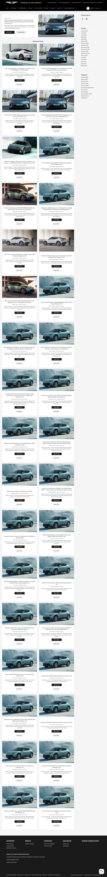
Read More (9, 32)
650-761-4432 (77, 2)
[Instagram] (86, 19)
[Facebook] (82, 19)
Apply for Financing (49, 843)
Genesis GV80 (84, 83)
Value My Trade (48, 846)
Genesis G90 (84, 79)
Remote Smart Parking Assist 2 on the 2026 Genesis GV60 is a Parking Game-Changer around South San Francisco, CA (19, 22)
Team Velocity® (79, 875)
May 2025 (83, 61)
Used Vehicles (10, 846)
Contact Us (66, 843)
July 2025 (83, 57)
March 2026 (84, 41)
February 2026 (85, 43)
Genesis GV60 (84, 77)
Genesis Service (85, 96)
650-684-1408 (66, 2)
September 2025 (85, 53)
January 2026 (84, 45)
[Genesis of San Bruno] (23, 2)
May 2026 (83, 37)
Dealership (67, 841)
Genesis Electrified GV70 (87, 87)
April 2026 (83, 39)
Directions (66, 846)
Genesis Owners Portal (90, 841)
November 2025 (85, 49)
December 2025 (85, 47)
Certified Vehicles (11, 848)
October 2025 (84, 51)
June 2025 (83, 59)
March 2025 (84, 65)
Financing (48, 841)
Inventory (10, 841)
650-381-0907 (53, 2)
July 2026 (83, 33)
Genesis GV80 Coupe (86, 94)
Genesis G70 (84, 89)
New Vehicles (10, 843)
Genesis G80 (84, 91)
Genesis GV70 (84, 81)
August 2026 (84, 31)
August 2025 (84, 55)
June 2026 (83, 35)
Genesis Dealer (85, 85)
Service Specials (29, 843)
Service (28, 841)
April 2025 (83, 63)
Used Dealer (84, 98)
